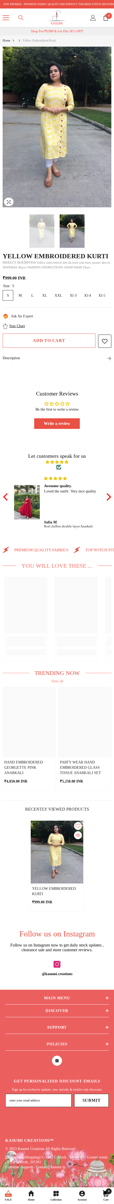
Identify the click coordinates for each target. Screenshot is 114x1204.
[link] (26, 641)
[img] (57, 462)
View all (57, 681)
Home (6, 40)
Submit (91, 1100)
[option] (57, 127)
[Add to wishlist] (104, 341)
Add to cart (49, 340)
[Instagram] (57, 964)
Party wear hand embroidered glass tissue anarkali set (80, 767)
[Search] (21, 18)
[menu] (6, 18)
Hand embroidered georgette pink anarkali (23, 767)
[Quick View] (78, 835)
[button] (6, 497)
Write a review (57, 423)
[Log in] (93, 18)
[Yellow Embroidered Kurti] (57, 852)
